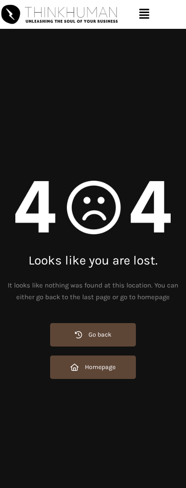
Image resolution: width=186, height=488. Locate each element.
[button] (144, 14)
